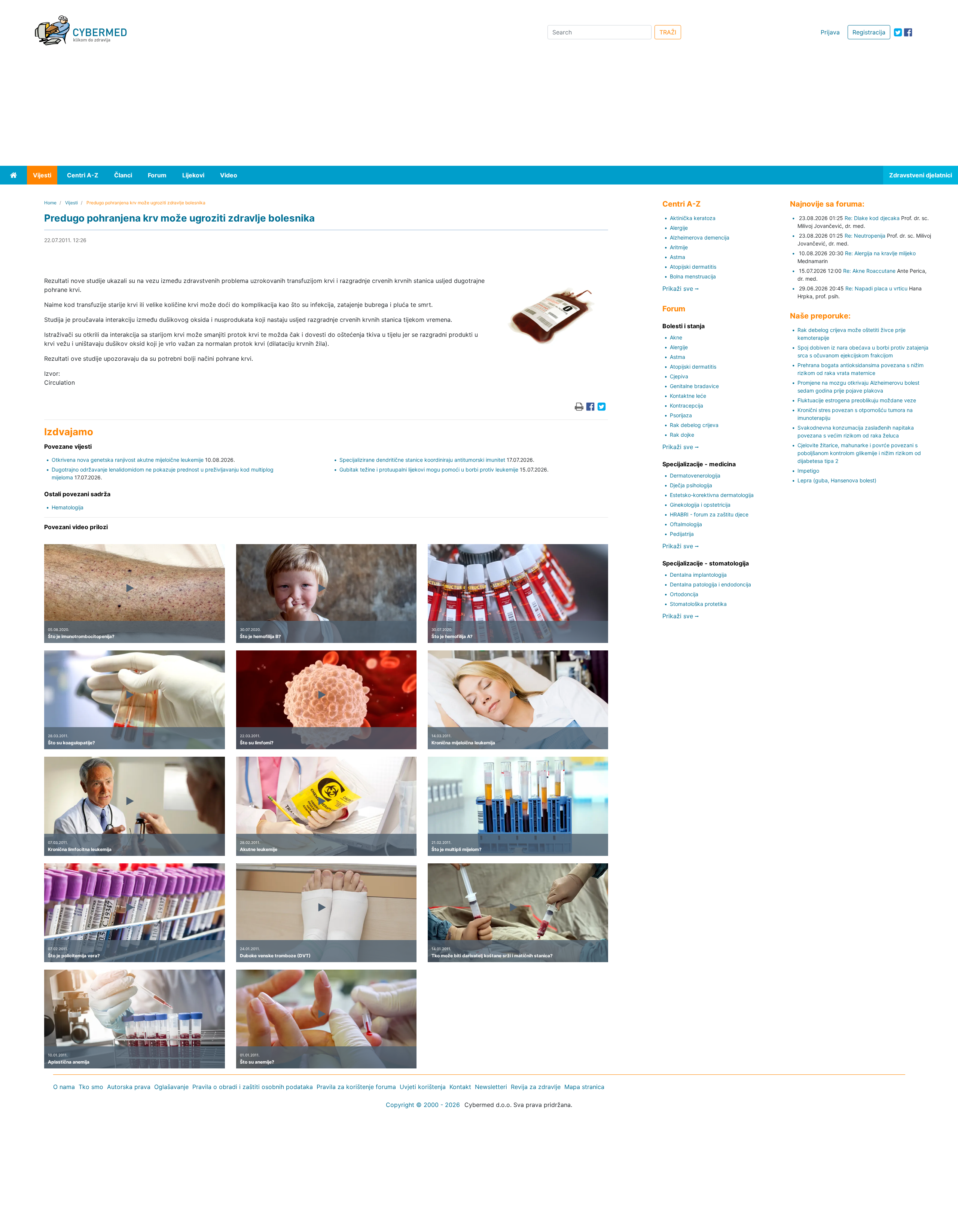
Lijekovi (193, 175)
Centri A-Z (82, 175)
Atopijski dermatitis (693, 266)
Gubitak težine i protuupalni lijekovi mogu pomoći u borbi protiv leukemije (428, 469)
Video (228, 175)
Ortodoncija (684, 594)
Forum (157, 175)
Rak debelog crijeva (694, 425)
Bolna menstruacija (693, 276)
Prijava (830, 32)
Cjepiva (679, 376)
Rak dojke (682, 434)
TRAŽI (667, 32)
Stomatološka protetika (698, 604)
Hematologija (67, 507)
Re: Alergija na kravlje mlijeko (880, 253)
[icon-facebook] (908, 32)
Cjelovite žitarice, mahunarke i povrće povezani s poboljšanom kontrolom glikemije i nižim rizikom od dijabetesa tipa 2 (859, 453)
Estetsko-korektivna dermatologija (712, 495)
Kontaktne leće (688, 396)
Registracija (868, 32)
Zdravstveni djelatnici (920, 175)
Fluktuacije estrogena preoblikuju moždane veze (856, 400)
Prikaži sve (678, 288)
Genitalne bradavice (694, 386)
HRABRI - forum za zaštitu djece (709, 514)
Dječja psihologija (691, 485)
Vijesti (42, 175)
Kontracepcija (686, 405)
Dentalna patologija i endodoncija (710, 584)
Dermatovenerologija (695, 475)
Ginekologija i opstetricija (700, 504)
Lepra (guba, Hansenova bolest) (836, 480)
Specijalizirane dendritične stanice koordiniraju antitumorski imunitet (422, 460)
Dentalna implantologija (698, 574)
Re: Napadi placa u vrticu (876, 288)
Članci (123, 175)
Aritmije (679, 247)
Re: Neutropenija (865, 235)
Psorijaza (681, 415)
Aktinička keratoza (693, 218)
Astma (677, 257)
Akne (676, 337)
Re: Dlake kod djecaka (872, 218)
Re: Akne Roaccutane (869, 271)
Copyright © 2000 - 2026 (423, 1104)
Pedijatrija (682, 534)
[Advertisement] (479, 109)
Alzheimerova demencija (699, 237)
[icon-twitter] (898, 32)
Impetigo (808, 470)
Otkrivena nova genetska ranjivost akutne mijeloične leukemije (128, 460)
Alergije (679, 228)
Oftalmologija (686, 524)
